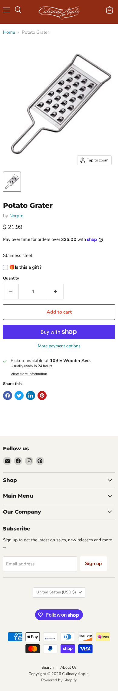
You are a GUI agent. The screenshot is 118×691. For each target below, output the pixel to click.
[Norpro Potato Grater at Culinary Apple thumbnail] (12, 181)
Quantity (11, 278)
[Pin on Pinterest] (42, 395)
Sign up (93, 563)
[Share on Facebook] (7, 395)
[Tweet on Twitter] (19, 395)
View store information (29, 374)
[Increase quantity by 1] (56, 291)
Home (9, 32)
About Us (68, 667)
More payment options (59, 346)
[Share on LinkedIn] (30, 395)
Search (47, 667)
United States (56, 592)
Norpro (16, 216)
